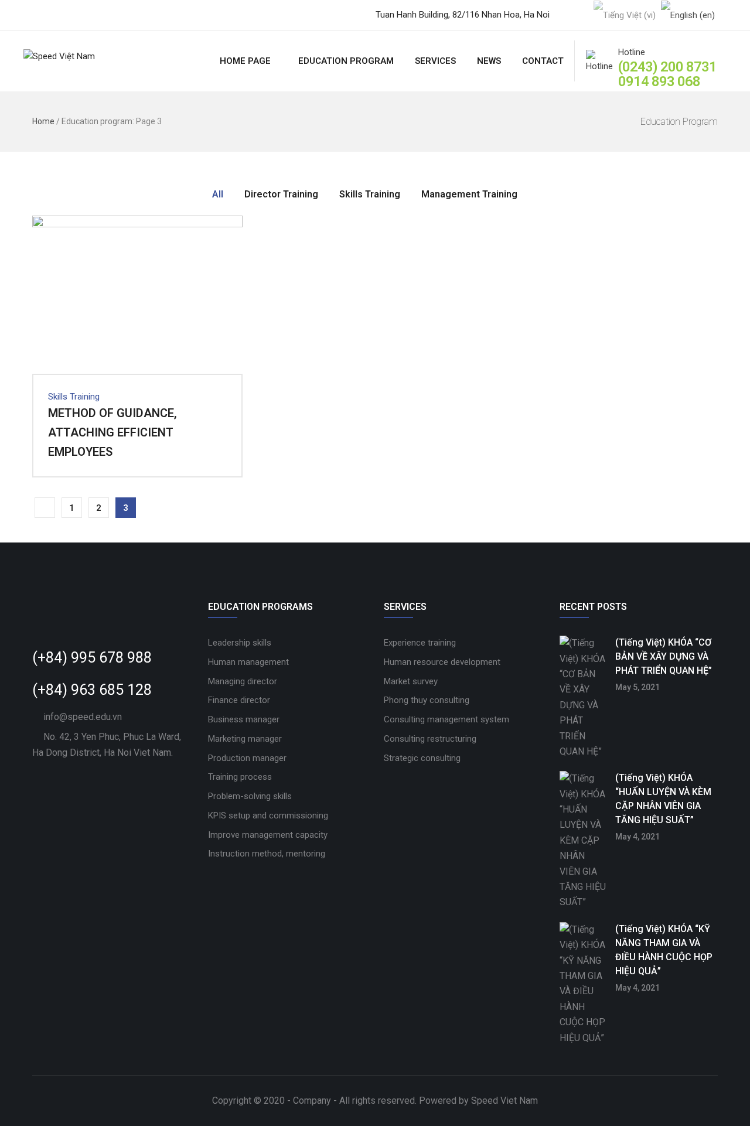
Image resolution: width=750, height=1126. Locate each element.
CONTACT (543, 61)
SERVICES (435, 61)
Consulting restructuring (430, 738)
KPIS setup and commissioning (268, 815)
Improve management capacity (268, 835)
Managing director (242, 681)
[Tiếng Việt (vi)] (625, 14)
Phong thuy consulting (426, 700)
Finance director (239, 700)
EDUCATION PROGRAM (346, 61)
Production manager (247, 758)
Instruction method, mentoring (266, 853)
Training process (240, 777)
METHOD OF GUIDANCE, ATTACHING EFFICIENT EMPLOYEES (112, 432)
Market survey (411, 681)
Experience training (420, 642)
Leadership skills (239, 642)
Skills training (74, 396)
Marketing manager (245, 738)
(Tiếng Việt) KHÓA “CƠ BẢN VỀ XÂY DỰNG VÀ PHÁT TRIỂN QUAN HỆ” (663, 656)
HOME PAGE (245, 61)
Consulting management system (446, 719)
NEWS (489, 61)
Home (43, 121)
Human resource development (442, 662)
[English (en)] (688, 14)
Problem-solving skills (250, 796)
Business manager (243, 719)
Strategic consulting (422, 758)
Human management (248, 662)
